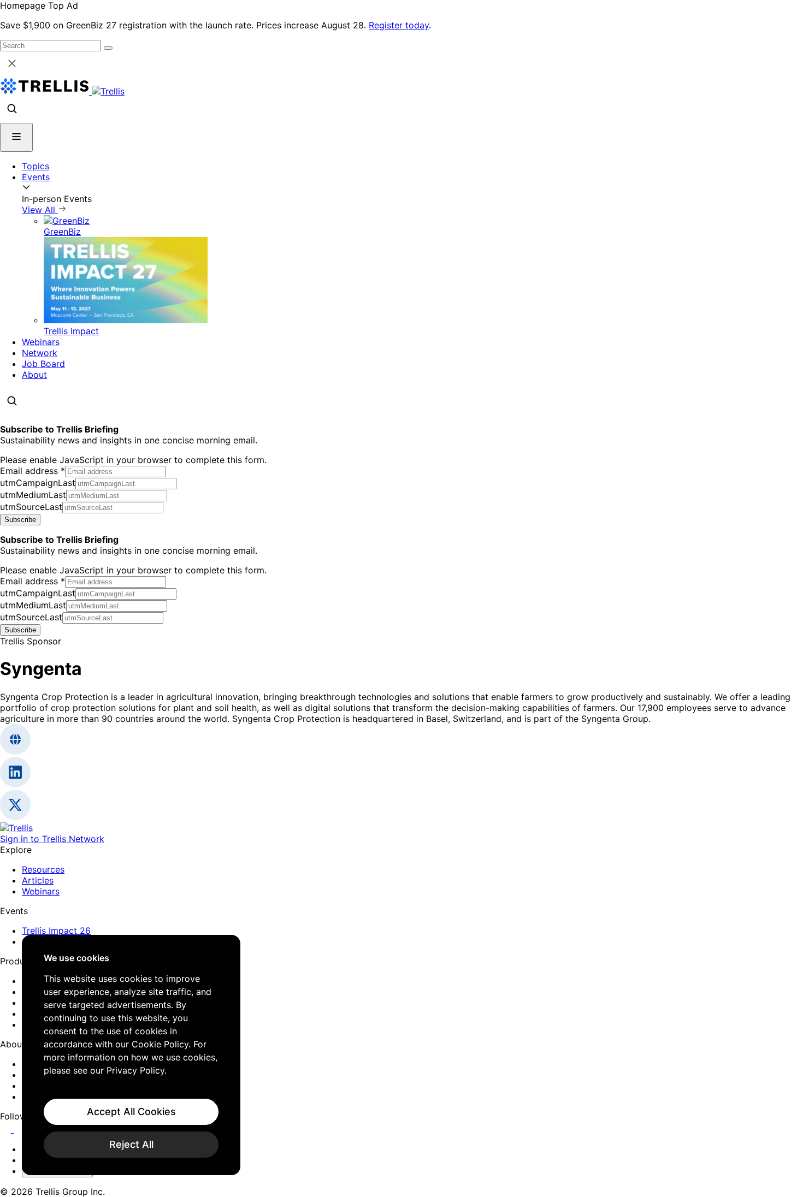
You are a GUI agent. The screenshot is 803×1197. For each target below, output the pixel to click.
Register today (399, 25)
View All (40, 209)
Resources (43, 869)
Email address (32, 470)
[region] (131, 1055)
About (34, 374)
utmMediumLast (33, 494)
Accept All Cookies (131, 1111)
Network (39, 352)
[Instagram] (20, 1129)
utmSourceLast (31, 506)
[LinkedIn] (7, 1129)
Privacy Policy (135, 1070)
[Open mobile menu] (16, 137)
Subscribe (20, 519)
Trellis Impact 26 (56, 930)
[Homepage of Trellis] (16, 827)
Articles (38, 880)
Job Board (43, 363)
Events (36, 176)
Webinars (41, 341)
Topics (35, 166)
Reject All (131, 1144)
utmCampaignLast (37, 482)
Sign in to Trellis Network (52, 838)
